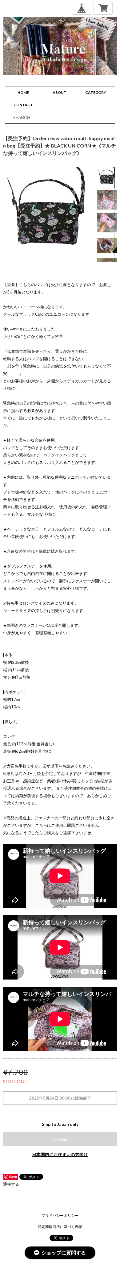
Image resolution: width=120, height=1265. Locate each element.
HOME (23, 92)
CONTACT (23, 104)
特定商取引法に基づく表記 (60, 1226)
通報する (11, 1184)
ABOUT (59, 92)
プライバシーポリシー (60, 1215)
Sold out (60, 1139)
